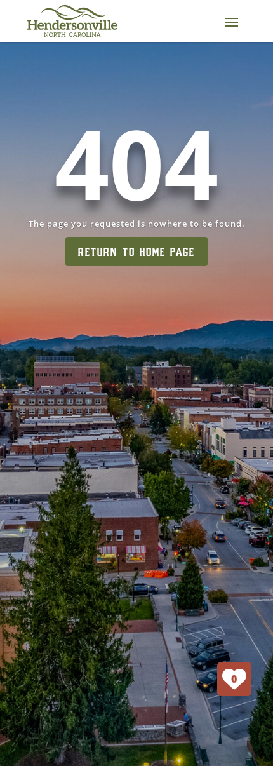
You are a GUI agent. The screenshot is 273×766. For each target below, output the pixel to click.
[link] (72, 21)
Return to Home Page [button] (136, 252)
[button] (232, 21)
